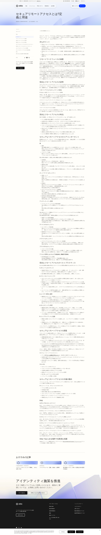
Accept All (80, 531)
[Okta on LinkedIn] (21, 527)
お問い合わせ (82, 5)
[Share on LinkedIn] (26, 57)
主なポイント (19, 36)
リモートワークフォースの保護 (21, 38)
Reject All (71, 531)
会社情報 (52, 5)
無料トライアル (75, 5)
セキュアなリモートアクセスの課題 (22, 48)
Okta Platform (52, 508)
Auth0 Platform (52, 510)
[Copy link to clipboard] (24, 57)
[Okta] (19, 6)
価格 (50, 513)
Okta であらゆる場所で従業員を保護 (22, 53)
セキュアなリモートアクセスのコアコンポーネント (24, 44)
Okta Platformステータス (79, 510)
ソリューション (32, 5)
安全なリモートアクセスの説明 (21, 40)
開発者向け (47, 5)
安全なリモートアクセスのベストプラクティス (24, 46)
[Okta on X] (18, 527)
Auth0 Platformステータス (79, 513)
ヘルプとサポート (77, 506)
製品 (26, 5)
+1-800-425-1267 (23, 511)
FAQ (16, 51)
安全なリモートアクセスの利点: (21, 42)
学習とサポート (40, 5)
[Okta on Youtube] (16, 527)
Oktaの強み (51, 506)
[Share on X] (29, 57)
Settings (63, 531)
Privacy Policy (26, 533)
